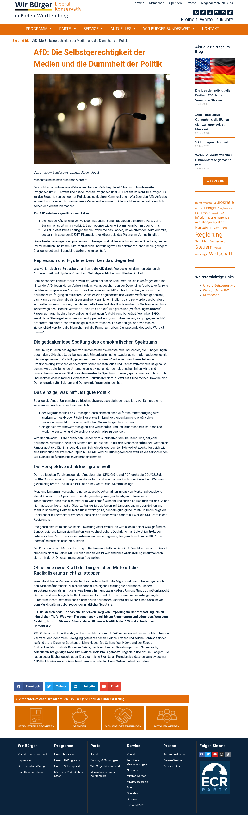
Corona (198, 208)
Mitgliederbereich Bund (217, 3)
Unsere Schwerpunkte (219, 285)
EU (197, 213)
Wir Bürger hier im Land (105, 766)
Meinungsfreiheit (218, 217)
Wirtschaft (220, 254)
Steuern (204, 247)
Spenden (175, 3)
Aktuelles (120, 28)
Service (91, 28)
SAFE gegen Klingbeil (211, 142)
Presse (191, 3)
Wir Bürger (201, 254)
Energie (210, 208)
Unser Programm (64, 754)
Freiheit (205, 212)
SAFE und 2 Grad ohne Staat (68, 773)
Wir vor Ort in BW (216, 290)
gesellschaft (218, 213)
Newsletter (133, 770)
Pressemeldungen (174, 754)
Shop (130, 787)
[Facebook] (196, 12)
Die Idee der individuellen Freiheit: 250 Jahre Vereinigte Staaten (213, 95)
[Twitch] (223, 12)
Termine (138, 3)
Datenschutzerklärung (31, 766)
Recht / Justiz (220, 228)
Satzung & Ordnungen (104, 760)
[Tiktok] (230, 12)
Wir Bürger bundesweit (166, 28)
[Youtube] (217, 12)
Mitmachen (156, 3)
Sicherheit (217, 241)
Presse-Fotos (171, 766)
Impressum (25, 760)
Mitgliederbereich (137, 781)
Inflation (200, 217)
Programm (36, 28)
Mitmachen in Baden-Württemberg (103, 773)
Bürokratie (224, 202)
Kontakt (210, 28)
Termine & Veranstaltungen (137, 762)
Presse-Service (172, 760)
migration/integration (209, 222)
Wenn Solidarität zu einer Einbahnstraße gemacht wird (213, 160)
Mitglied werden (136, 775)
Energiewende (225, 208)
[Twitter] (203, 12)
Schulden (201, 241)
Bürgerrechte (203, 202)
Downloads (133, 799)
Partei (65, 28)
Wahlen (217, 248)
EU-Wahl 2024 (136, 804)
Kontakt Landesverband (32, 754)
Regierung (209, 234)
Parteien (203, 227)
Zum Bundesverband (31, 771)
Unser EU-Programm (67, 760)
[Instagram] (210, 12)
